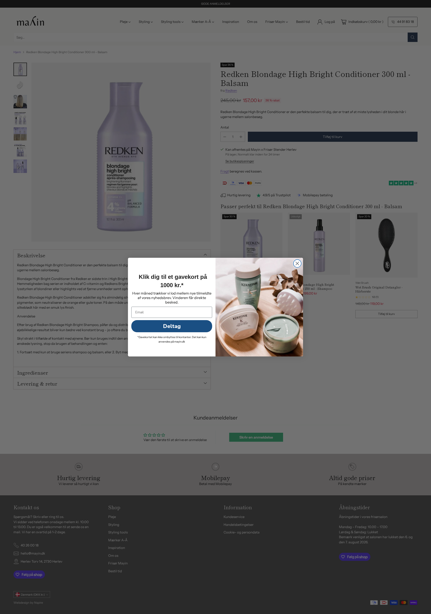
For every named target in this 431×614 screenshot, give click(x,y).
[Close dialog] (297, 263)
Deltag (172, 326)
